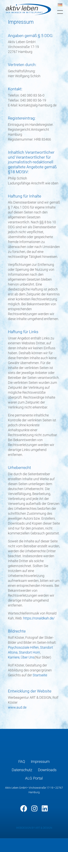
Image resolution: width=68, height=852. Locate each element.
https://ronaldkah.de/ (39, 618)
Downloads (47, 770)
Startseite (40, 675)
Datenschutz (22, 770)
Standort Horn (29, 652)
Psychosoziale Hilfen (23, 647)
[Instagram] (34, 808)
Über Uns (27, 657)
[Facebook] (23, 808)
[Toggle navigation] (60, 12)
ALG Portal (34, 778)
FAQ (21, 761)
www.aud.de (17, 707)
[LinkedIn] (45, 808)
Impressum (40, 761)
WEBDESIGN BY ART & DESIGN (34, 827)
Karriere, (14, 657)
